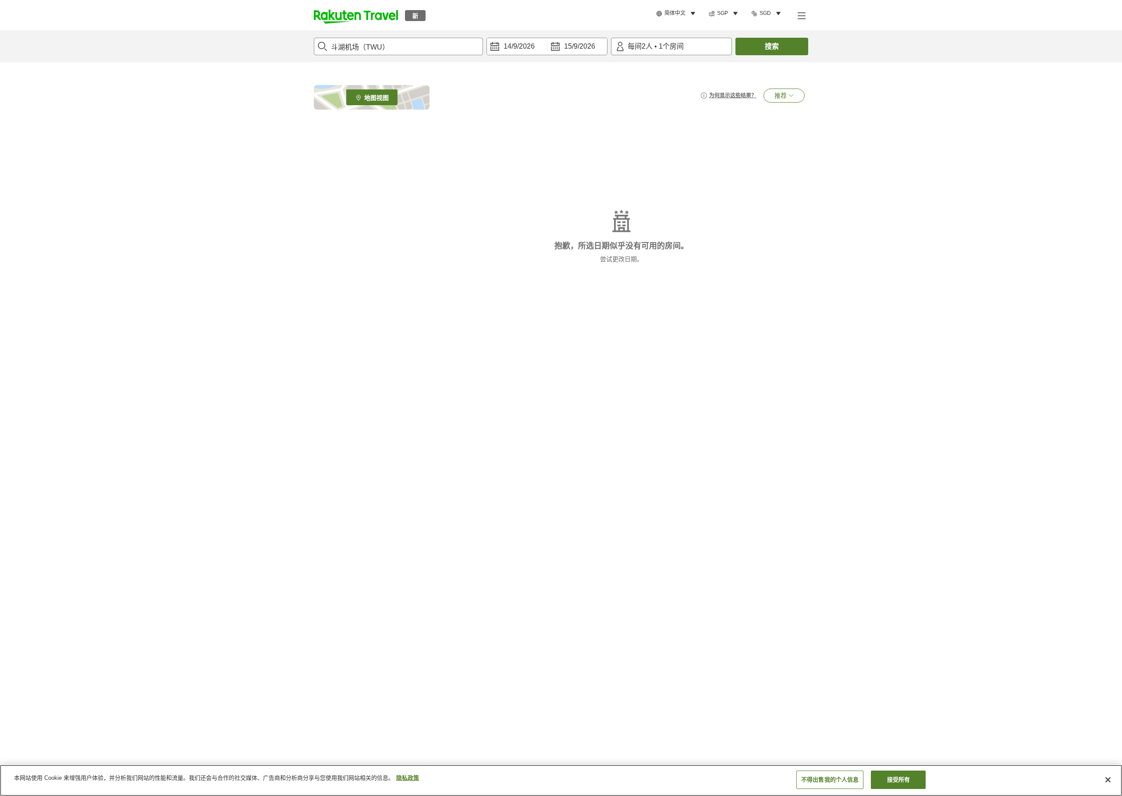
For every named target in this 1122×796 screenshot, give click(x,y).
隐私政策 (407, 778)
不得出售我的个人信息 (830, 779)
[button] (356, 15)
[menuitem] (677, 13)
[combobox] (398, 46)
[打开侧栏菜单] (801, 15)
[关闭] (1108, 779)
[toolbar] (546, 46)
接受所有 (898, 779)
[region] (561, 780)
